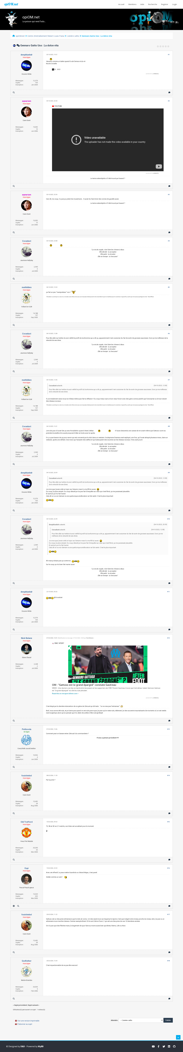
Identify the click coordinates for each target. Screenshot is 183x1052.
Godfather (26, 961)
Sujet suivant (33, 1005)
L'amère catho (73, 36)
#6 (169, 333)
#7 (169, 380)
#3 (169, 194)
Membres (132, 4)
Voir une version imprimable (28, 1021)
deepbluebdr (26, 55)
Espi (27, 868)
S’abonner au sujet (24, 1024)
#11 (168, 591)
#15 (168, 822)
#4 (169, 241)
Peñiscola (26, 729)
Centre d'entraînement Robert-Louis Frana (46, 36)
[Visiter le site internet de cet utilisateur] (14, 906)
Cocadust (26, 241)
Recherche (152, 4)
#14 (168, 775)
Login (174, 4)
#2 (169, 101)
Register (164, 4)
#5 (169, 287)
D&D (23, 1046)
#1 (169, 54)
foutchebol (26, 775)
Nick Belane (26, 638)
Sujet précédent (20, 1005)
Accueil (121, 4)
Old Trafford (26, 822)
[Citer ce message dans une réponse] (169, 92)
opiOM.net (11, 4)
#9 (169, 472)
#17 (168, 914)
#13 (168, 729)
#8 (169, 426)
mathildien (26, 287)
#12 (168, 638)
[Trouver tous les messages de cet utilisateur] (14, 92)
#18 (168, 961)
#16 (168, 868)
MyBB (40, 1046)
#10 (168, 519)
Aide (142, 4)
